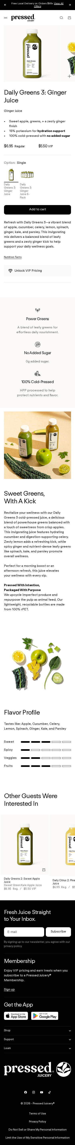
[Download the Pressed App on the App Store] (16, 1016)
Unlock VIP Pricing (28, 270)
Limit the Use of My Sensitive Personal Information (38, 1137)
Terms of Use (37, 1113)
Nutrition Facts (13, 257)
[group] (37, 742)
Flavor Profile (22, 713)
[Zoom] (69, 76)
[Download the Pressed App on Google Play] (44, 1016)
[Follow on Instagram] (33, 1092)
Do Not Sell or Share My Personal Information (38, 1129)
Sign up (9, 989)
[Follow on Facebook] (25, 1092)
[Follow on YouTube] (41, 1092)
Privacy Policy (37, 1121)
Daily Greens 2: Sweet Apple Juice (23, 882)
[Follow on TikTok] (49, 1092)
